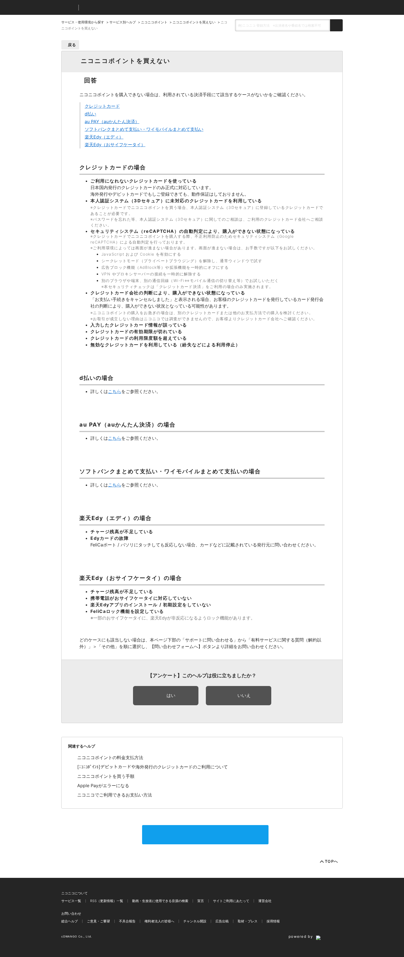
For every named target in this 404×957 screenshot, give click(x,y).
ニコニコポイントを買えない (194, 22)
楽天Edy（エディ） (104, 137)
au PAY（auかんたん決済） (112, 121)
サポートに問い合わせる (205, 834)
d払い (90, 114)
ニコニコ (69, 7)
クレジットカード (102, 106)
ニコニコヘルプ (112, 7)
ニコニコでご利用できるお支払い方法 (114, 795)
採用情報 (273, 921)
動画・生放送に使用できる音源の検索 (160, 901)
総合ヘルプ (69, 921)
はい (171, 695)
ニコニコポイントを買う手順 (105, 776)
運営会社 (265, 901)
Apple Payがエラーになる (103, 785)
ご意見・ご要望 (98, 921)
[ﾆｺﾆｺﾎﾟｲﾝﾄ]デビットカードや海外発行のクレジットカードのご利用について (152, 767)
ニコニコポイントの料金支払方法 (110, 757)
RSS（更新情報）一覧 (106, 901)
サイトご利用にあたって (231, 901)
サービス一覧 (71, 901)
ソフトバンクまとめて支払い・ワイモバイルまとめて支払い (144, 129)
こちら (114, 391)
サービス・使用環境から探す (82, 22)
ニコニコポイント (154, 22)
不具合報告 (127, 921)
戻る (72, 44)
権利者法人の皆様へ (159, 921)
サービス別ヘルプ (122, 22)
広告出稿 (222, 921)
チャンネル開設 (194, 921)
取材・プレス (248, 921)
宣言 (200, 901)
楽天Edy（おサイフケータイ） (115, 144)
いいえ (244, 695)
